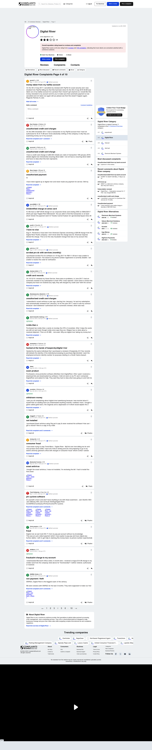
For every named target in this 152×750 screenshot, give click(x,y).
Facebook (115, 654)
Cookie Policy (96, 653)
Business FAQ (80, 649)
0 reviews (71, 48)
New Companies (109, 648)
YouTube (124, 654)
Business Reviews (109, 650)
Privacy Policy (96, 651)
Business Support (81, 651)
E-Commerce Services (115, 126)
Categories (69, 4)
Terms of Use (96, 649)
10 (71, 608)
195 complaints (81, 48)
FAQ (62, 649)
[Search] (49, 4)
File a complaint (60, 59)
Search (39, 4)
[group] (30, 69)
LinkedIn (129, 654)
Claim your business (81, 653)
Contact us (50, 651)
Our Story (50, 649)
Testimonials (51, 653)
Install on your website (114, 115)
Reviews (44, 65)
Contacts (75, 65)
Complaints (59, 65)
